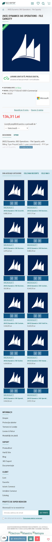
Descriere (6, 135)
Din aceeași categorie (11, 173)
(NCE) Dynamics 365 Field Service (37, 323)
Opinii (16, 135)
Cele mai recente (31, 173)
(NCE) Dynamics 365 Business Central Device (37, 211)
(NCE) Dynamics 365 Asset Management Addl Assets (14, 211)
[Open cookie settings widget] (4, 538)
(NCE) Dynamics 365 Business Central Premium (37, 248)
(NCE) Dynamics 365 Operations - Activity (14, 398)
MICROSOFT (9, 207)
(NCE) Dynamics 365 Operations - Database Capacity (37, 398)
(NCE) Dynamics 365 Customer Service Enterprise (37, 286)
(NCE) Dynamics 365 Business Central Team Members (14, 286)
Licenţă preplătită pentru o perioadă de (20, 124)
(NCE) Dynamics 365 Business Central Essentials (14, 248)
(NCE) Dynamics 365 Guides (13, 361)
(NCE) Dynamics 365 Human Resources (37, 361)
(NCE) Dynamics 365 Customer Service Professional (14, 323)
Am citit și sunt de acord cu (23, 518)
